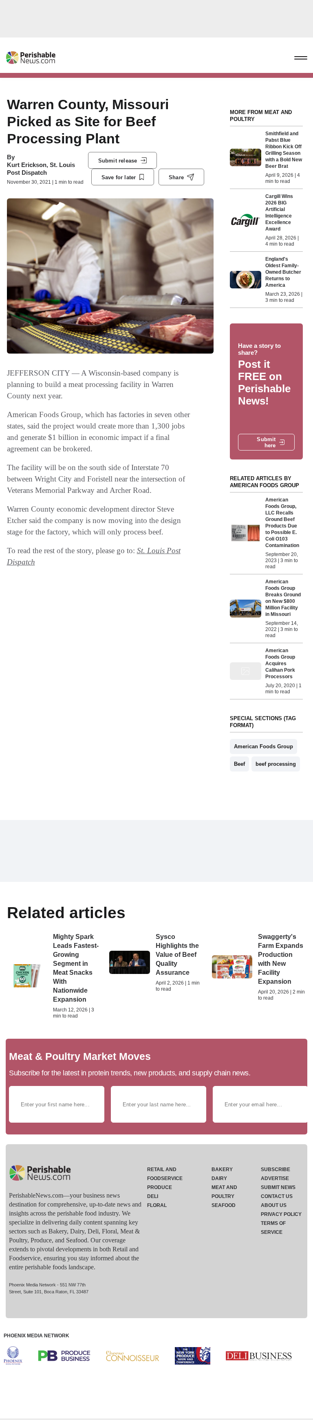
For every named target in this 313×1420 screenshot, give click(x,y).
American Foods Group (263, 746)
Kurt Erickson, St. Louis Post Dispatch (41, 168)
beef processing (276, 764)
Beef (239, 764)
